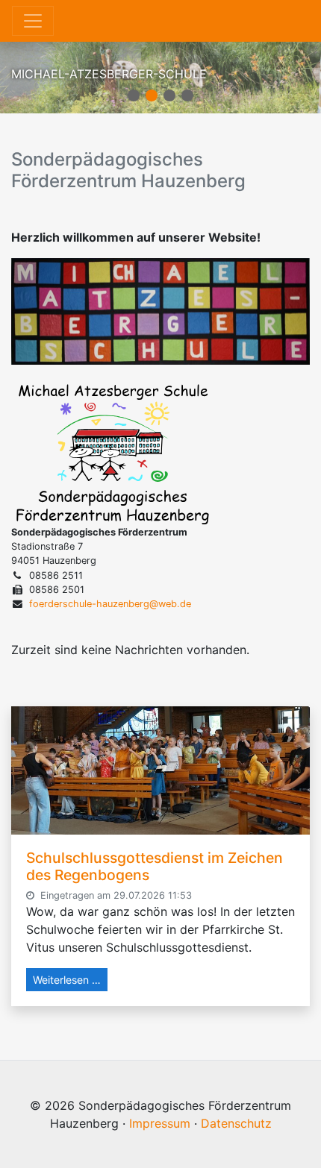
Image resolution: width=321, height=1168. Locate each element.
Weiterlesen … (67, 979)
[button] (134, 95)
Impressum (159, 1123)
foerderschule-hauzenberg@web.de (110, 603)
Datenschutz (236, 1123)
